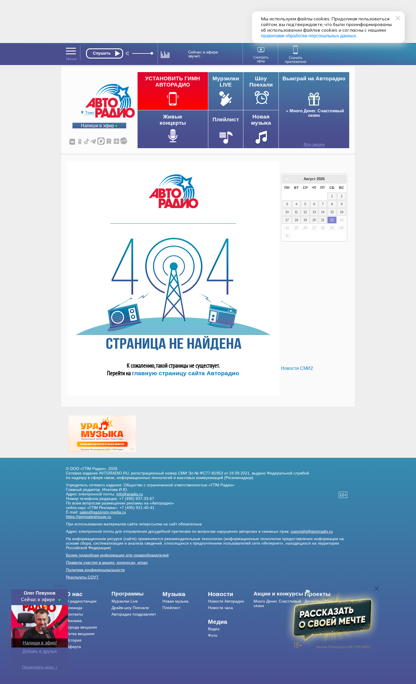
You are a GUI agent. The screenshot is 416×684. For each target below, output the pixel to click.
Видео (214, 629)
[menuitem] (88, 594)
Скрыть (61, 586)
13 (314, 212)
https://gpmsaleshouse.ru (88, 516)
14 (322, 212)
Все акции (314, 144)
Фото (212, 635)
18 (296, 220)
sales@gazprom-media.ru (103, 512)
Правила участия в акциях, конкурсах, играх (107, 562)
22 (332, 220)
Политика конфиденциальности (95, 570)
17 (287, 220)
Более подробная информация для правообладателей (117, 555)
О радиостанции (81, 601)
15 (332, 212)
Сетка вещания (80, 633)
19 (305, 220)
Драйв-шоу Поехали (130, 607)
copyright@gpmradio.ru (312, 531)
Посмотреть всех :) (39, 667)
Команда (74, 607)
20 (314, 220)
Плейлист (171, 607)
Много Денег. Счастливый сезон (317, 113)
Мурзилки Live (124, 601)
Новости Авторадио (226, 601)
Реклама (74, 620)
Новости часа (220, 607)
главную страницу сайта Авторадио (185, 373)
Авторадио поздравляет (133, 614)
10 (287, 212)
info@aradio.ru (129, 494)
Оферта (73, 646)
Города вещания (81, 627)
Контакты (74, 614)
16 (341, 212)
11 (296, 212)
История (74, 640)
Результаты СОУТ (82, 577)
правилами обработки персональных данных (308, 35)
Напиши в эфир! (40, 642)
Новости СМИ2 (297, 368)
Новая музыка (175, 601)
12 (305, 212)
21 (322, 220)
